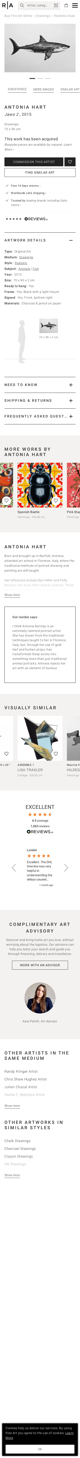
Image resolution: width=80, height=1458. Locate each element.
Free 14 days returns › (25, 185)
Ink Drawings (15, 1164)
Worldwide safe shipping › (28, 193)
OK (40, 1449)
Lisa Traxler (30, 770)
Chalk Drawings (17, 1141)
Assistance (17, 89)
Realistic (21, 263)
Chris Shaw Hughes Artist (25, 1079)
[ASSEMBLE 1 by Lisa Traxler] (40, 738)
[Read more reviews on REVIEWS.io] (40, 832)
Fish (36, 268)
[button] (75, 5)
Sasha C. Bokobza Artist (24, 1095)
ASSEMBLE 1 (26, 764)
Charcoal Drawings (20, 1148)
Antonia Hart (25, 107)
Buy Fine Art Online (18, 16)
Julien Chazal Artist (20, 1087)
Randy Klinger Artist (21, 1071)
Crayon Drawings (18, 1156)
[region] (40, 867)
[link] (56, 5)
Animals (24, 268)
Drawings (43, 16)
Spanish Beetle (28, 512)
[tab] (40, 240)
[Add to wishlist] (70, 161)
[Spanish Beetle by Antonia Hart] (40, 485)
